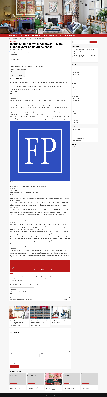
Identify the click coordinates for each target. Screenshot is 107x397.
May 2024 (74, 113)
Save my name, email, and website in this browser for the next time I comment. (27, 363)
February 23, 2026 (16, 325)
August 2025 (75, 80)
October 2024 (75, 102)
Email (42, 353)
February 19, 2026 (37, 325)
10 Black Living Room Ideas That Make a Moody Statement (83, 58)
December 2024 (75, 98)
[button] (97, 35)
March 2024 (74, 118)
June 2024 (74, 111)
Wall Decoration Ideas (36, 35)
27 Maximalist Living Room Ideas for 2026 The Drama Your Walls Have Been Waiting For (83, 56)
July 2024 (74, 109)
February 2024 (75, 120)
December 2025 (75, 72)
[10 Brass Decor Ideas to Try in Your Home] (89, 379)
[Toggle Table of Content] (22, 72)
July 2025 (74, 83)
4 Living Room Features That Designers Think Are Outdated (84, 49)
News (73, 136)
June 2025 (74, 85)
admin (12, 49)
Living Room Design (24, 35)
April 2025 (74, 89)
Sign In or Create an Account (17, 75)
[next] (11, 273)
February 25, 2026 (34, 388)
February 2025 (75, 94)
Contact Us (72, 35)
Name (11, 353)
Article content (15, 73)
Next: (65, 298)
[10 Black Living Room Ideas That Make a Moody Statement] (71, 379)
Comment (12, 337)
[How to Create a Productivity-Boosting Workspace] (61, 312)
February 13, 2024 (17, 49)
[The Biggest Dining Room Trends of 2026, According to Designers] (35, 379)
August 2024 (75, 107)
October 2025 (75, 76)
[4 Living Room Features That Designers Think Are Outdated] (17, 379)
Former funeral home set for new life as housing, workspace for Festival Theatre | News (19, 322)
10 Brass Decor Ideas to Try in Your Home (80, 60)
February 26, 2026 (16, 388)
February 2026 (75, 67)
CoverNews (57, 395)
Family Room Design (63, 35)
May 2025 (74, 87)
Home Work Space (13, 35)
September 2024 (75, 104)
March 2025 (74, 91)
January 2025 (75, 96)
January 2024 (75, 122)
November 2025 (75, 74)
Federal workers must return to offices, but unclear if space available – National (39, 322)
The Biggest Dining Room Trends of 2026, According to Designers (83, 52)
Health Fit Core (75, 146)
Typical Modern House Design (49, 35)
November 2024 (75, 100)
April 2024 (74, 115)
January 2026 (75, 70)
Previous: (21, 298)
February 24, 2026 (70, 388)
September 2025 (75, 78)
